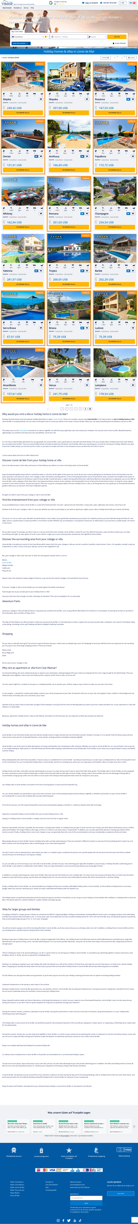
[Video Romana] (82, 213)
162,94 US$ (14, 222)
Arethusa (54, 156)
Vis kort (104, 57)
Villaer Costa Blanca (17, 1185)
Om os (26, 8)
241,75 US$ (60, 394)
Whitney (7, 213)
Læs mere (120, 1193)
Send (86, 1203)
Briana (52, 328)
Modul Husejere (75, 1182)
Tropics (53, 270)
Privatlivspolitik (51, 1190)
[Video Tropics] (82, 271)
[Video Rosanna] (128, 99)
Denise (7, 156)
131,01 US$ (14, 165)
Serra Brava (9, 328)
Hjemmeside (7, 8)
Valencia (7, 270)
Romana (53, 213)
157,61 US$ (14, 394)
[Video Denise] (36, 156)
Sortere (132, 57)
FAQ (32, 8)
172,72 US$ (106, 165)
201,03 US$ (60, 222)
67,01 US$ (13, 336)
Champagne (101, 213)
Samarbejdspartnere (77, 1185)
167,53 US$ (106, 108)
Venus (52, 385)
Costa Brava (13, 102)
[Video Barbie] (128, 271)
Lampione (100, 385)
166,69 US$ (60, 165)
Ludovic (99, 328)
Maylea (7, 99)
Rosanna (100, 99)
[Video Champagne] (128, 213)
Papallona (100, 156)
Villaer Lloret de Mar (17, 1187)
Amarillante (9, 385)
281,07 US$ (14, 279)
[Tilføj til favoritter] (41, 99)
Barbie (98, 270)
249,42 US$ (14, 108)
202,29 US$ (106, 279)
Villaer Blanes (15, 1193)
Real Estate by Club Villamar (80, 1187)
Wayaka (53, 99)
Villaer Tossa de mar (17, 1190)
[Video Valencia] (36, 271)
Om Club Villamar (52, 1185)
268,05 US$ (60, 279)
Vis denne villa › (23, 113)
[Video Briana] (82, 328)
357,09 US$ (60, 108)
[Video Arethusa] (82, 156)
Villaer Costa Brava (16, 1182)
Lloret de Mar (22, 102)
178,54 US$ (106, 394)
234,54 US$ (106, 222)
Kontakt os (17, 8)
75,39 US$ (59, 336)
